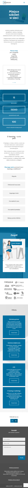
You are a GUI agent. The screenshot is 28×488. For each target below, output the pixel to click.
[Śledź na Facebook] (12, 421)
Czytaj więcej (14, 332)
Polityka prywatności (14, 467)
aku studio (20, 486)
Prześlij (21, 457)
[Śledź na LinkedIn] (16, 421)
